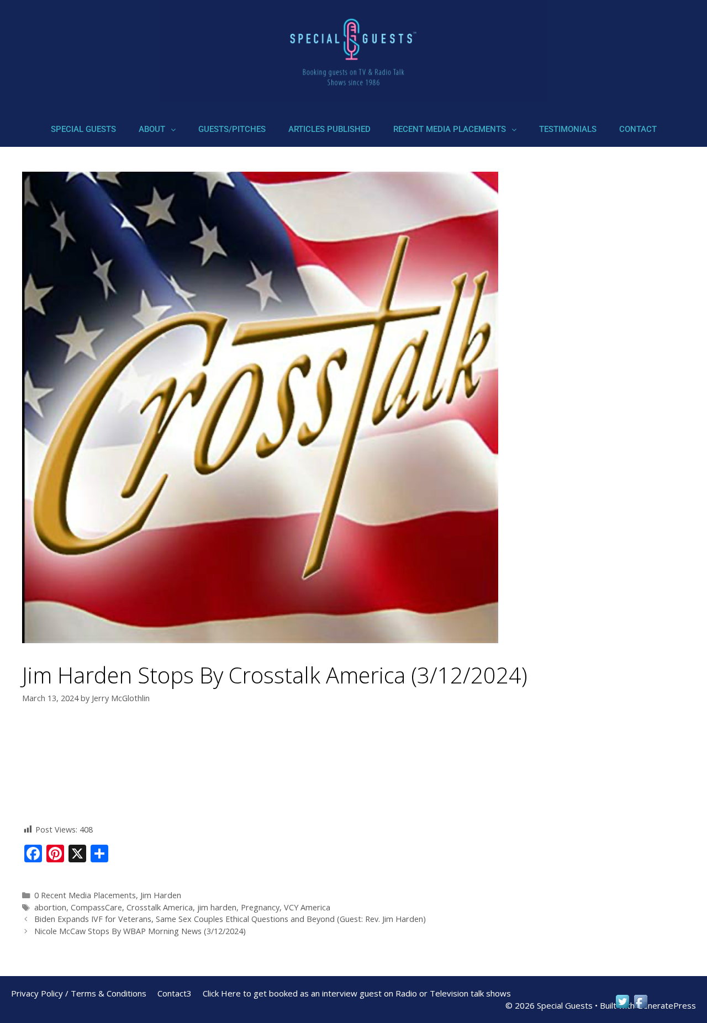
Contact (638, 129)
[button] (157, 129)
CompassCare (96, 907)
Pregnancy (260, 907)
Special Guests (83, 129)
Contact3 (174, 993)
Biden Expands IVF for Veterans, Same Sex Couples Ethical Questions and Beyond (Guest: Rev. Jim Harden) (230, 919)
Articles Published (329, 129)
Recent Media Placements (449, 129)
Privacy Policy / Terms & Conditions (78, 993)
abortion (50, 907)
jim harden (216, 907)
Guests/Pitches (232, 129)
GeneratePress (666, 1005)
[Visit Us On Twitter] (622, 1006)
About (152, 129)
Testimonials (568, 129)
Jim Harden (160, 895)
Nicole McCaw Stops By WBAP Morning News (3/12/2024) (140, 931)
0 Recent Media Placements (85, 895)
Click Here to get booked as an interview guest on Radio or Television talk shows (357, 993)
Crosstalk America (159, 907)
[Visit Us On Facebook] (640, 1006)
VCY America (307, 907)
